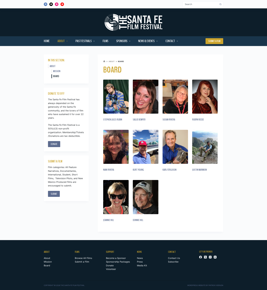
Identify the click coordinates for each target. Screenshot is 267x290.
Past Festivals (84, 41)
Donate (110, 265)
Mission (56, 71)
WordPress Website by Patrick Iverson (205, 285)
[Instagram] (56, 4)
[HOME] (104, 61)
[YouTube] (62, 4)
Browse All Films (83, 258)
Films (105, 41)
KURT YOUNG (138, 170)
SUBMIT (54, 194)
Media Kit (142, 265)
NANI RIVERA (108, 170)
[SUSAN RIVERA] (175, 97)
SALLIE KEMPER (139, 119)
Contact (170, 41)
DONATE (54, 144)
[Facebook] (45, 4)
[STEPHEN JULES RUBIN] (116, 97)
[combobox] (200, 4)
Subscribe (173, 261)
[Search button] (220, 4)
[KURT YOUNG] (145, 147)
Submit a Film (214, 41)
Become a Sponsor (116, 258)
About (61, 41)
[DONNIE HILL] (145, 197)
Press (140, 261)
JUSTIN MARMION (199, 170)
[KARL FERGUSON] (175, 147)
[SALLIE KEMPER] (145, 97)
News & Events (146, 41)
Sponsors (121, 41)
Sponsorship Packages (118, 261)
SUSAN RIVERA (169, 119)
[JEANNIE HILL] (116, 197)
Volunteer (111, 269)
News (140, 258)
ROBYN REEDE (198, 119)
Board (56, 76)
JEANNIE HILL (108, 220)
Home (47, 41)
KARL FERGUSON (169, 170)
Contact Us (174, 258)
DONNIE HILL (138, 220)
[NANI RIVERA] (116, 147)
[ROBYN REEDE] (205, 97)
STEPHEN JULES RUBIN (112, 119)
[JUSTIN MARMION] (205, 147)
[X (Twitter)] (51, 4)
